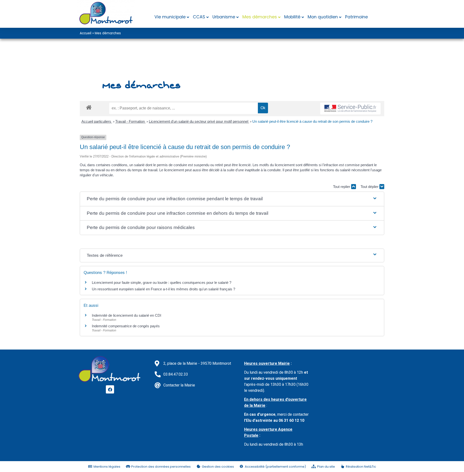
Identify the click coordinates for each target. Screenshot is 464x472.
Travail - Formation (130, 121)
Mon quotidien (323, 17)
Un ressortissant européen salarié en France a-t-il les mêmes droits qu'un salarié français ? (163, 289)
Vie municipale (170, 17)
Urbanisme (223, 17)
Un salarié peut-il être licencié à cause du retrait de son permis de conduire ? (312, 121)
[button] (232, 199)
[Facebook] (110, 389)
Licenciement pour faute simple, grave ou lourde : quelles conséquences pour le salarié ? (161, 282)
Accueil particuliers (96, 121)
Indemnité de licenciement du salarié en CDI (126, 315)
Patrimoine (356, 17)
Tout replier (342, 187)
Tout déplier (370, 187)
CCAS (199, 17)
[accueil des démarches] (88, 107)
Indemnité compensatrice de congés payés (126, 326)
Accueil (85, 33)
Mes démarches (259, 17)
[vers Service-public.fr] (350, 108)
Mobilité (292, 17)
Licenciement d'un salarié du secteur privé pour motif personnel (199, 121)
